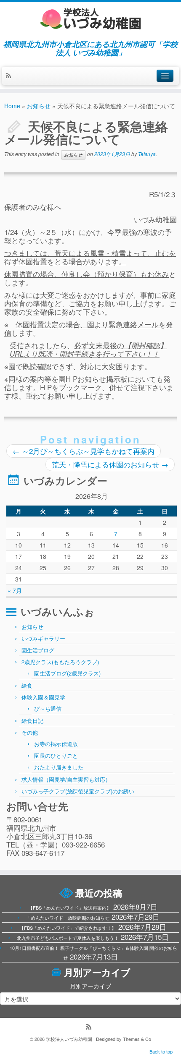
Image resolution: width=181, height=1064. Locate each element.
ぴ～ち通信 (47, 708)
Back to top (161, 1051)
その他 (29, 732)
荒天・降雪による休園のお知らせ (110, 464)
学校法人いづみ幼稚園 (69, 1038)
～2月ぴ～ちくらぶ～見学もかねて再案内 (83, 451)
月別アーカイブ (90, 986)
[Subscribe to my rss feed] (10, 76)
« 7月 (15, 590)
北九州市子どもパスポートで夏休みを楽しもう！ (68, 937)
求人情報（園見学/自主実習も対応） (66, 779)
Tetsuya (147, 153)
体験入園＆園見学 (43, 697)
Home (12, 106)
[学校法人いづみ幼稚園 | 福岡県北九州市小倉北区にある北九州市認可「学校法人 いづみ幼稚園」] (90, 18)
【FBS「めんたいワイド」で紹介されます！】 (67, 927)
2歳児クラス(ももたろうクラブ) (60, 662)
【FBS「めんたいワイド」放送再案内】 (69, 907)
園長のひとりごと (56, 755)
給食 (26, 685)
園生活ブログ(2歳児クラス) (67, 673)
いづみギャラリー (43, 638)
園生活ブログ (37, 650)
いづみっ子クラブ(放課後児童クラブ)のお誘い (77, 791)
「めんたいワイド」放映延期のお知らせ (67, 917)
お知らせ (39, 106)
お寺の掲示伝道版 (56, 744)
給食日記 (32, 721)
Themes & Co (137, 1038)
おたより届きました (58, 767)
